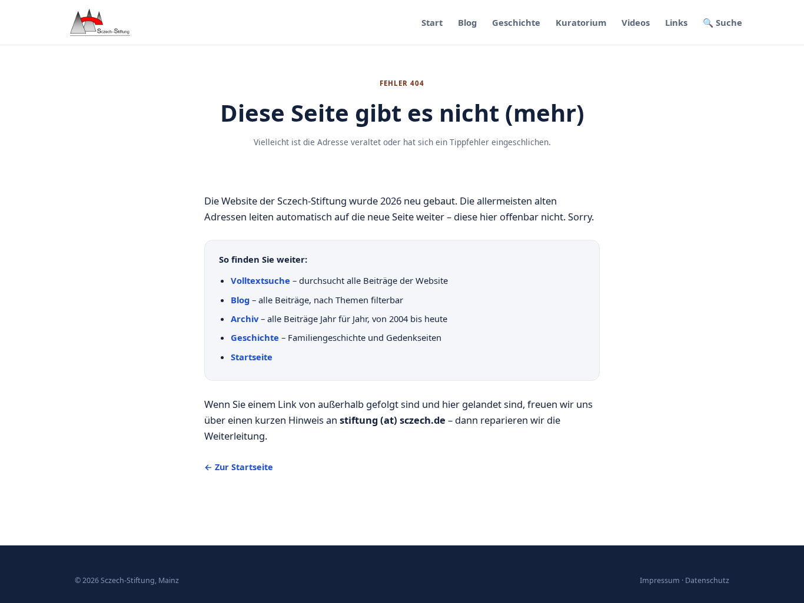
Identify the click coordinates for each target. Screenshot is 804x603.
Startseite (252, 357)
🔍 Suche (722, 22)
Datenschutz (707, 580)
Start (432, 22)
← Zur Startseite (238, 467)
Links (676, 22)
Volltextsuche (260, 280)
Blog (467, 22)
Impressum (660, 580)
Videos (636, 22)
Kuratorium (581, 22)
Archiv (244, 318)
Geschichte (516, 22)
